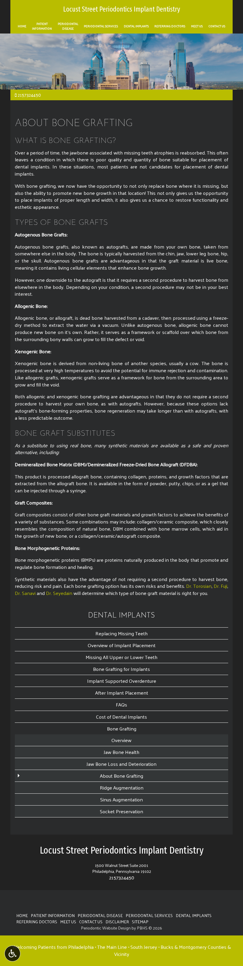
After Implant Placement (121, 692)
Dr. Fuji (220, 585)
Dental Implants (136, 26)
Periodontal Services (101, 26)
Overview (121, 740)
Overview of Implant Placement (122, 645)
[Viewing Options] (12, 954)
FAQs (121, 704)
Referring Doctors (169, 26)
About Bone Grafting (121, 775)
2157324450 (29, 95)
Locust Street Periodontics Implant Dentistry (121, 9)
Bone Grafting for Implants (121, 668)
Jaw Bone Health (121, 751)
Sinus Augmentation (121, 799)
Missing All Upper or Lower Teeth (121, 657)
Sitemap (140, 921)
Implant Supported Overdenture (121, 680)
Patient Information (53, 915)
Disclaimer (117, 921)
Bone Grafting (121, 728)
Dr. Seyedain (59, 592)
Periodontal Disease (100, 915)
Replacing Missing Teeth (121, 633)
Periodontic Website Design (106, 928)
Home (22, 26)
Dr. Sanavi (25, 592)
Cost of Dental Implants (121, 716)
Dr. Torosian (199, 585)
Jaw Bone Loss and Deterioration (121, 763)
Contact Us (216, 26)
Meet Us (197, 26)
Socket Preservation (121, 811)
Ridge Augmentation (121, 787)
